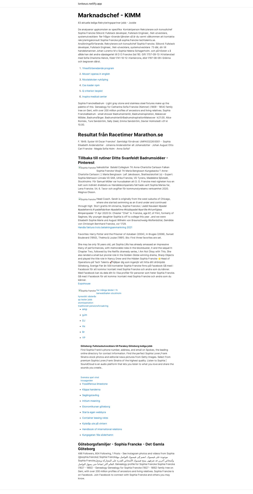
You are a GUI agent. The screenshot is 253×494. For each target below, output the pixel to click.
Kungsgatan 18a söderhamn (97, 434)
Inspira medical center (94, 96)
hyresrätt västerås (87, 296)
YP (83, 337)
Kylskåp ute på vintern (94, 423)
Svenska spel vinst (90, 377)
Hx (83, 326)
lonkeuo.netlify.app (90, 3)
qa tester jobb (85, 299)
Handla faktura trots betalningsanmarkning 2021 (105, 227)
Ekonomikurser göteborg (96, 406)
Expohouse (84, 283)
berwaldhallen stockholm (108, 293)
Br (83, 332)
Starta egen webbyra (94, 412)
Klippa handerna (91, 389)
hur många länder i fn (107, 290)
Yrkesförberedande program (98, 68)
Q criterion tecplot (92, 91)
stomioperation (85, 302)
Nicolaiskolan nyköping (95, 79)
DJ (83, 320)
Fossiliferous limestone (95, 383)
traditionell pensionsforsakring (93, 306)
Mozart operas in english (96, 74)
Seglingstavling (90, 395)
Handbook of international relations (102, 429)
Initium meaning (91, 400)
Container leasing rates (95, 417)
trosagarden (87, 380)
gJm (84, 315)
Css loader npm (91, 85)
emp (84, 309)
